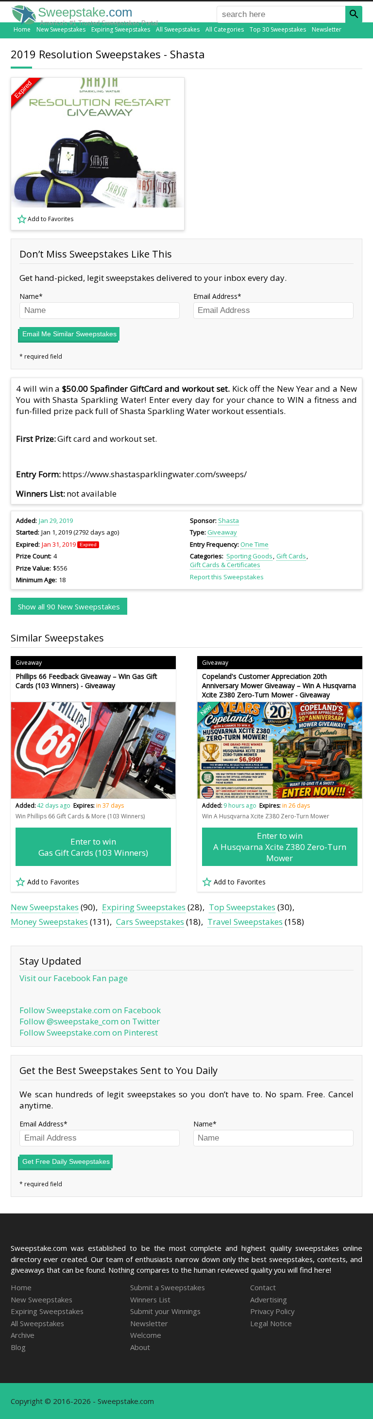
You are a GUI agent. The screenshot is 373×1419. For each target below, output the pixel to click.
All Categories (224, 29)
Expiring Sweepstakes (120, 29)
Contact (263, 1287)
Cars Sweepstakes (150, 921)
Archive (22, 1335)
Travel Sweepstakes (245, 921)
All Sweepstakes (178, 29)
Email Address (215, 296)
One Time (254, 544)
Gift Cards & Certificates (225, 564)
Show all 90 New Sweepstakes (69, 606)
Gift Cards (291, 556)
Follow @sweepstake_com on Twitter (89, 1021)
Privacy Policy (272, 1311)
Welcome (145, 1335)
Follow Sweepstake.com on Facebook (90, 1010)
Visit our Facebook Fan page (73, 978)
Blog (18, 1347)
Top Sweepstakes (242, 907)
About (140, 1347)
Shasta (228, 520)
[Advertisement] (280, 154)
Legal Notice (271, 1323)
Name (29, 296)
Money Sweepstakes (49, 921)
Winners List (150, 1299)
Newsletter (326, 29)
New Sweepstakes (60, 29)
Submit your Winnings (165, 1311)
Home (22, 29)
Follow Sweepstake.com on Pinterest (88, 1032)
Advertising (268, 1299)
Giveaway (222, 532)
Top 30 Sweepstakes (278, 29)
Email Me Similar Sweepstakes (69, 334)
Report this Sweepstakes (227, 576)
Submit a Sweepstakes (167, 1287)
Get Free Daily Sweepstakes (66, 1161)
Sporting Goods (249, 556)
